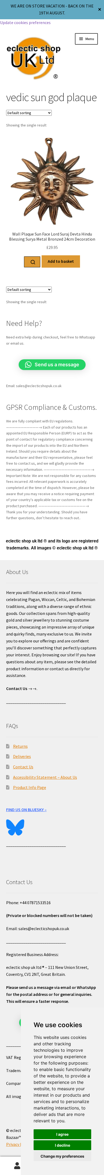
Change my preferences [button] (62, 1156)
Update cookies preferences (25, 22)
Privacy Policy (18, 1144)
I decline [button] (62, 1145)
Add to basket (61, 261)
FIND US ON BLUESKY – (26, 809)
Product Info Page (29, 787)
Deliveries (22, 756)
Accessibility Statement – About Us (45, 777)
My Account (17, 1166)
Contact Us (23, 766)
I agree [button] (62, 1134)
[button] (52, 364)
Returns (20, 746)
